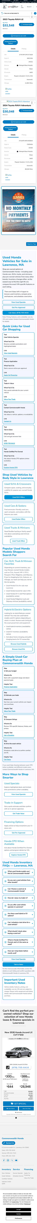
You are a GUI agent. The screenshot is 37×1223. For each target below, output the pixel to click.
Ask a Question (9, 735)
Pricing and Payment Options (10, 42)
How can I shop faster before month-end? (19, 952)
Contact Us (7, 421)
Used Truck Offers (18, 541)
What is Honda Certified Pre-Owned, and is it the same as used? (19, 942)
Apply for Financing (10, 375)
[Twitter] (12, 1160)
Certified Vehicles (7, 1179)
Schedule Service (18, 1176)
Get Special (19, 1103)
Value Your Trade (9, 399)
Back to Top (31, 244)
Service (16, 1169)
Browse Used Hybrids (18, 644)
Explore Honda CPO (11, 468)
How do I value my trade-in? (19, 898)
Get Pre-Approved (18, 307)
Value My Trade (29, 1178)
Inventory (6, 1169)
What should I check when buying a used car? (19, 932)
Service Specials (18, 1173)
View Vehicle (11, 1108)
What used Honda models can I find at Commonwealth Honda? (19, 872)
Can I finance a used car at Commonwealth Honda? (19, 890)
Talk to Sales (18, 964)
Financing (28, 1169)
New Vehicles (6, 1173)
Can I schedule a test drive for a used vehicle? (19, 923)
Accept (18, 1209)
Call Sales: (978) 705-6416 (19, 313)
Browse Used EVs (18, 649)
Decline (18, 1214)
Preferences (18, 1218)
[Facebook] (4, 1160)
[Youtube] (16, 1160)
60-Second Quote (27, 24)
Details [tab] (13, 49)
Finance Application (10, 687)
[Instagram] (8, 1160)
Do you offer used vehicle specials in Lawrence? (19, 906)
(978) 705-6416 (9, 443)
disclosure (19, 1112)
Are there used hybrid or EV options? (19, 914)
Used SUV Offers (18, 497)
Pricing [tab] (24, 49)
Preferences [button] (27, 1204)
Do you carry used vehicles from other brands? (19, 881)
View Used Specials (18, 302)
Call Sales (7, 760)
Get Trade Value (18, 814)
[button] (31, 16)
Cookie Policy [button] (15, 1202)
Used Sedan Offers (18, 519)
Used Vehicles (6, 1176)
